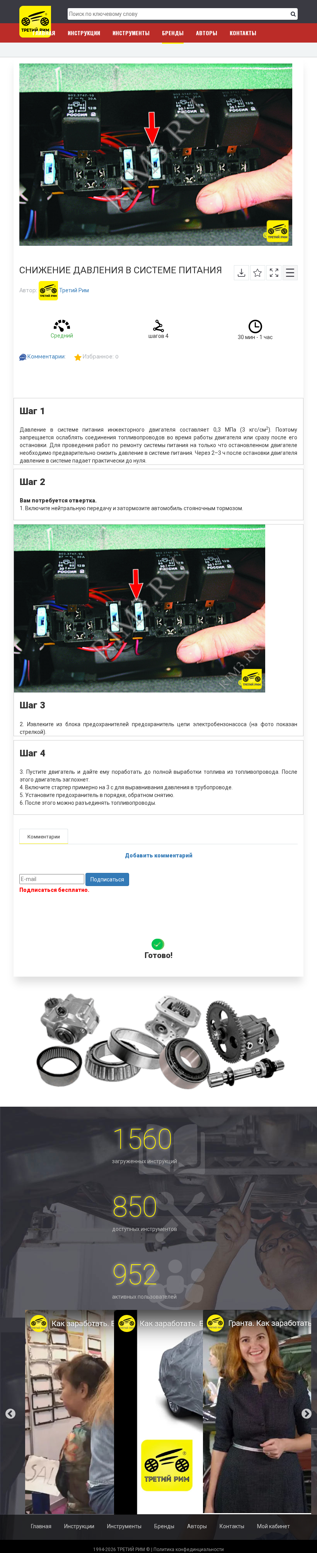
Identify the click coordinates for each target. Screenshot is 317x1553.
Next (312, 1412)
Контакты (243, 33)
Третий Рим (73, 290)
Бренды (173, 33)
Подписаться (107, 879)
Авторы (206, 33)
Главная (43, 33)
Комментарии (46, 356)
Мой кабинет (273, 1526)
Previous (5, 1412)
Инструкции (84, 33)
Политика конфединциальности (188, 1549)
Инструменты (131, 33)
